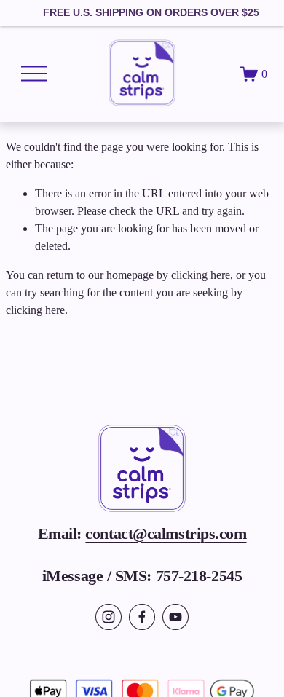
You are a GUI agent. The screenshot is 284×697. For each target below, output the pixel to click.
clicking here (200, 275)
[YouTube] (175, 617)
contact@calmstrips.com (165, 533)
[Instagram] (108, 617)
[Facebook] (142, 617)
